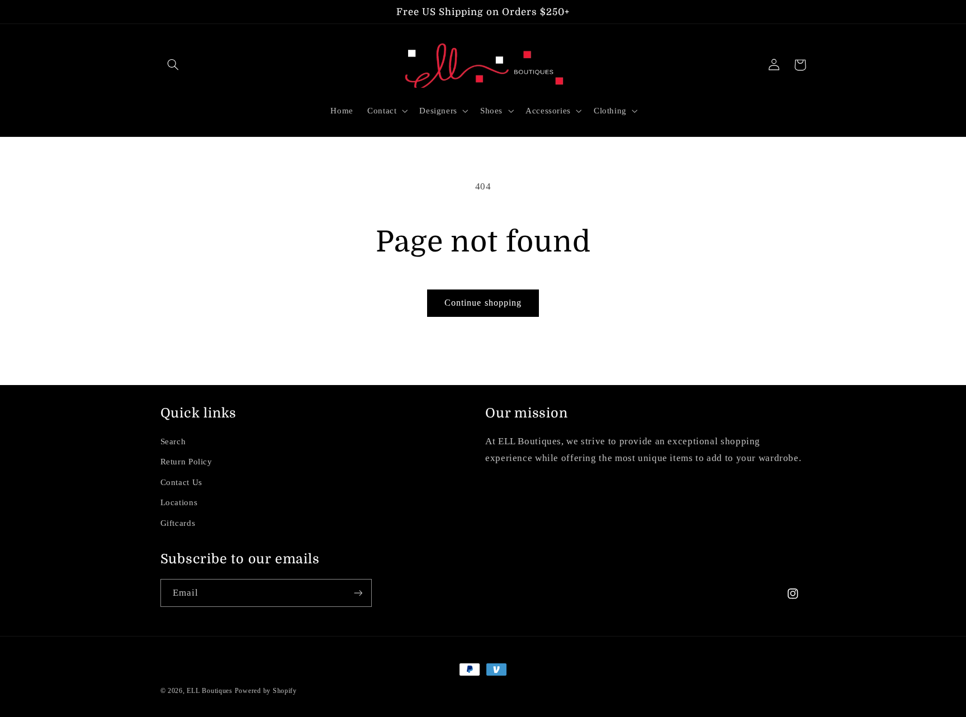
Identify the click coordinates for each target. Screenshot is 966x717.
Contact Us (181, 482)
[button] (173, 65)
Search (173, 441)
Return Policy (186, 461)
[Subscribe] (358, 592)
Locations (179, 502)
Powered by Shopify (266, 690)
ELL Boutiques (210, 690)
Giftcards (178, 523)
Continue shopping (483, 302)
